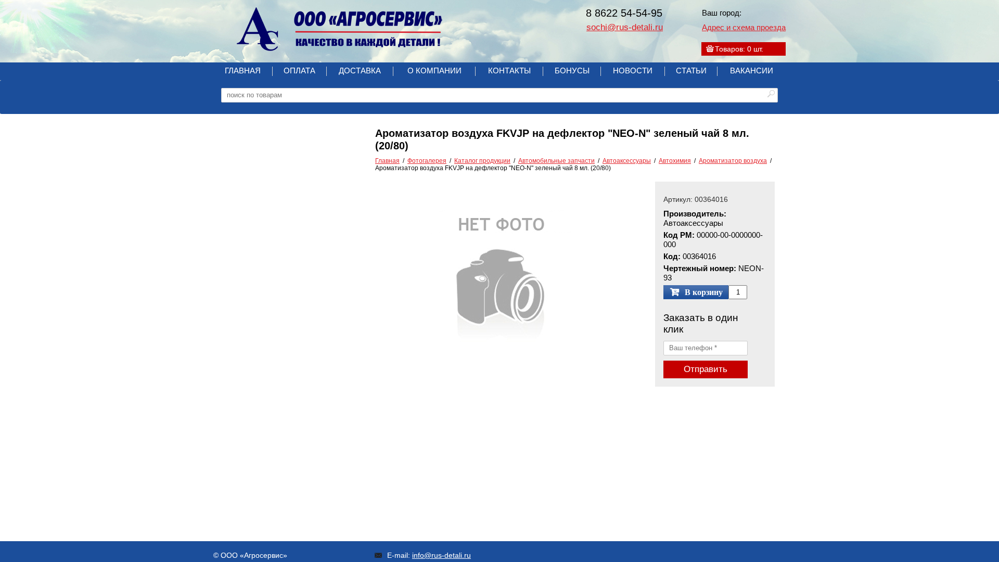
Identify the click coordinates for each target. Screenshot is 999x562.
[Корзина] (710, 49)
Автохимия (675, 160)
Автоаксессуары (627, 160)
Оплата (299, 70)
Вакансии (751, 70)
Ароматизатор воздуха (733, 160)
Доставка (360, 70)
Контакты (509, 70)
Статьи (691, 70)
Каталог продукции (482, 160)
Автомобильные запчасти (556, 160)
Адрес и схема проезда (744, 27)
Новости (632, 70)
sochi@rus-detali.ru (624, 27)
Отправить (705, 369)
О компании (434, 70)
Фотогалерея (426, 160)
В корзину (704, 292)
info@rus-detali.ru (441, 555)
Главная (243, 70)
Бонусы (572, 70)
